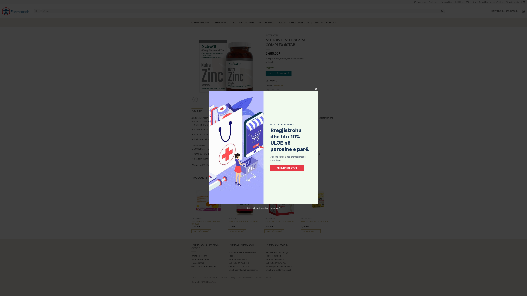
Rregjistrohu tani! (287, 168)
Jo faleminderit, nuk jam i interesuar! (263, 208)
